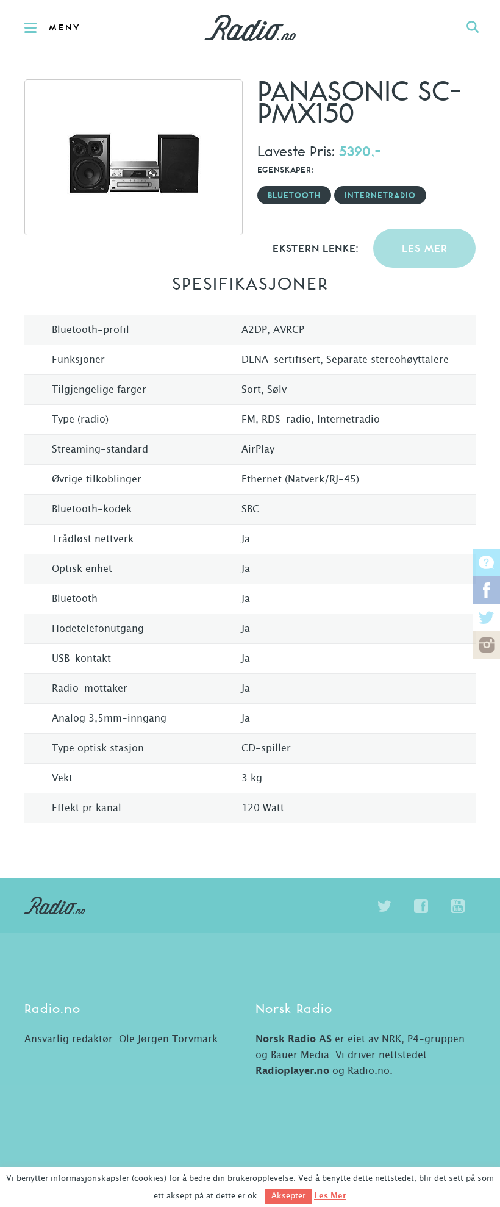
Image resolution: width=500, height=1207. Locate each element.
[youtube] (457, 906)
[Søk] (472, 27)
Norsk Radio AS (293, 1039)
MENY (65, 28)
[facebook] (421, 906)
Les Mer (330, 1196)
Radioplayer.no (292, 1071)
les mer (425, 249)
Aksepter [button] (288, 1196)
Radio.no (250, 27)
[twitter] (384, 906)
